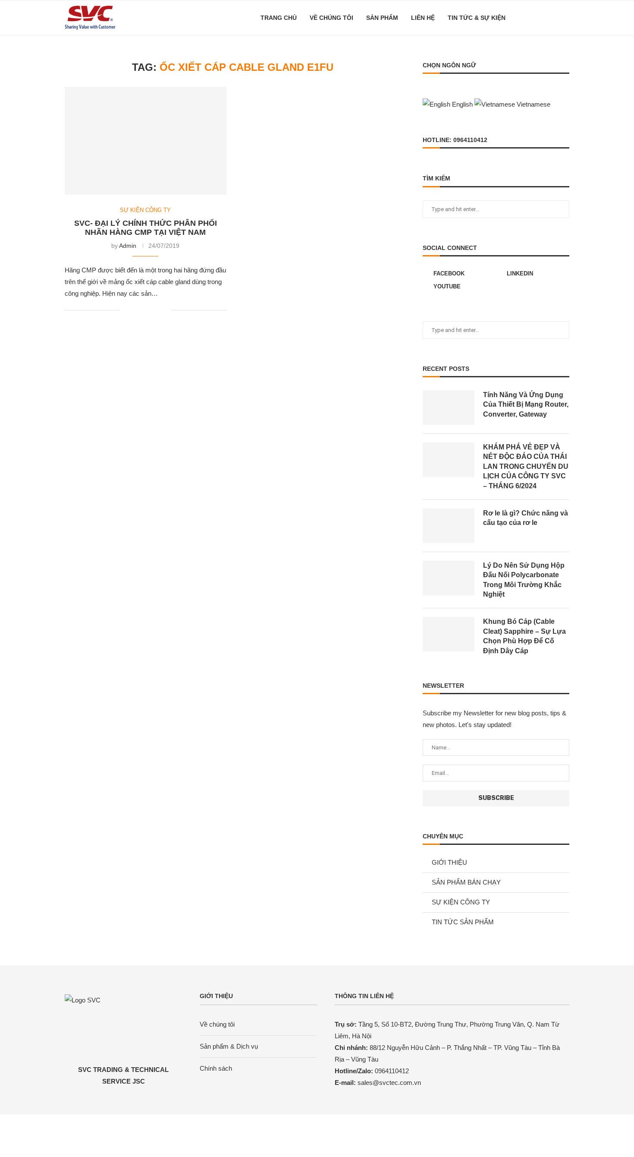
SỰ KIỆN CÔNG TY (145, 210)
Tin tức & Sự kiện (476, 17)
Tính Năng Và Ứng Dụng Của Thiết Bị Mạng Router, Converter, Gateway (525, 404)
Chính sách (216, 1068)
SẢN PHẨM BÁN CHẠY (466, 882)
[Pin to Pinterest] (155, 310)
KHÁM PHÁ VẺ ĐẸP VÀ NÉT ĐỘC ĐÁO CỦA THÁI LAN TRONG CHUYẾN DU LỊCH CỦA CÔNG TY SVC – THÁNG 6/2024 (525, 466)
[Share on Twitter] (146, 310)
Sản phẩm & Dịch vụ (229, 1046)
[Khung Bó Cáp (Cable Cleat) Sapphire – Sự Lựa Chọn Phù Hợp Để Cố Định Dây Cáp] (448, 634)
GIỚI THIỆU (449, 862)
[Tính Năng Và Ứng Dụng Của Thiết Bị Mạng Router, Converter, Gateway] (448, 407)
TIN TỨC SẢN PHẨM (463, 922)
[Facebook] (533, 17)
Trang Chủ (279, 17)
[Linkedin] (542, 17)
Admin (127, 245)
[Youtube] (551, 17)
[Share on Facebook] (137, 310)
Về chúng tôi (331, 17)
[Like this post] (126, 310)
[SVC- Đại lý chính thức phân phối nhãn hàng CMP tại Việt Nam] (145, 141)
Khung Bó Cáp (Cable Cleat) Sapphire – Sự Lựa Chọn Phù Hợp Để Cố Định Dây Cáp (524, 636)
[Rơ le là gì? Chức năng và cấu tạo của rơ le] (448, 526)
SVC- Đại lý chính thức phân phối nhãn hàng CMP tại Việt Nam (145, 228)
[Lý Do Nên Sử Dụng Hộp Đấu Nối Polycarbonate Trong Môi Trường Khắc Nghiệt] (448, 578)
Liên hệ (423, 17)
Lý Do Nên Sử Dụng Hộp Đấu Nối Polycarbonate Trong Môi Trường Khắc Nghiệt (524, 580)
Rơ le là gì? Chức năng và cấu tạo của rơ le (525, 517)
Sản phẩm (382, 17)
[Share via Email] (164, 310)
